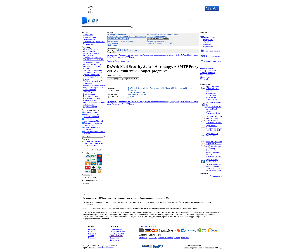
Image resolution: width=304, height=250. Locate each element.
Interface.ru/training (165, 238)
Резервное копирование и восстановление (93, 88)
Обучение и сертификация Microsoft (93, 120)
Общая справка (206, 68)
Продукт (110, 61)
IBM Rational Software (91, 98)
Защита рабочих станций (157, 37)
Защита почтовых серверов (158, 39)
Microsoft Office (89, 51)
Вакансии (92, 238)
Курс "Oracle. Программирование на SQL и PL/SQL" (214, 128)
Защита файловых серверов (118, 39)
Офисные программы (91, 75)
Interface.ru (143, 238)
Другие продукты (121, 61)
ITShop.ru (153, 238)
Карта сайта (205, 79)
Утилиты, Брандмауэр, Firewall (159, 43)
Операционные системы (92, 73)
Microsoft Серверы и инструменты (91, 54)
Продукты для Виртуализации (89, 93)
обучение (207, 42)
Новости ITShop (90, 112)
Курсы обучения (89, 37)
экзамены (207, 44)
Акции (91, 236)
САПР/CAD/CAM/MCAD (93, 60)
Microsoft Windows (90, 49)
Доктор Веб (111, 52)
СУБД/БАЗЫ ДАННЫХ (92, 70)
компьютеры (208, 46)
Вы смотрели (137, 28)
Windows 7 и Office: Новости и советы (92, 116)
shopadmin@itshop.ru (182, 8)
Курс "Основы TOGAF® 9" (212, 135)
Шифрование (112, 45)
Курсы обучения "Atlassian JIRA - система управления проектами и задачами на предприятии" (212, 93)
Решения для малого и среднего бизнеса (163, 34)
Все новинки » (216, 176)
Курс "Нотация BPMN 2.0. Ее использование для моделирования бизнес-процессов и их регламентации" (214, 165)
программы (208, 40)
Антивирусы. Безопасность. (94, 85)
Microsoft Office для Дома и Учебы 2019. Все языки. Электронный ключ (214, 119)
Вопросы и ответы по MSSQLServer (93, 124)
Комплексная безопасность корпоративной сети (126, 37)
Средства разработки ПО (93, 58)
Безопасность (112, 43)
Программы (88, 35)
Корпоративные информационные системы (94, 101)
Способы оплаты (207, 75)
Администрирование (155, 41)
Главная (91, 229)
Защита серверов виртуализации (120, 41)
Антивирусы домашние (116, 34)
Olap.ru (177, 238)
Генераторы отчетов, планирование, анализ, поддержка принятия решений (92, 65)
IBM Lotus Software (90, 96)
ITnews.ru (185, 238)
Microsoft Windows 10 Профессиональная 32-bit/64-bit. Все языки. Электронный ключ (214, 107)
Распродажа (88, 44)
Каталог (91, 231)
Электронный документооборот (90, 106)
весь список (135, 50)
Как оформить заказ (208, 71)
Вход (220, 28)
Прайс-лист (205, 77)
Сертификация (89, 39)
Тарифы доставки (207, 73)
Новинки (92, 234)
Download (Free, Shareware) (94, 42)
